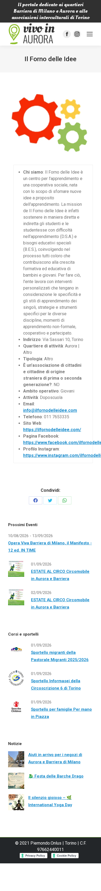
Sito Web (32, 423)
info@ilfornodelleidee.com (50, 410)
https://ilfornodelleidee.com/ (52, 429)
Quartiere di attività (43, 346)
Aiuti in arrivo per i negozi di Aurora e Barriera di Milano (55, 758)
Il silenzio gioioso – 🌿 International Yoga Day (50, 801)
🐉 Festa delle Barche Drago (55, 776)
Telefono (32, 416)
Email (28, 403)
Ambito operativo (41, 391)
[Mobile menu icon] (89, 34)
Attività (30, 397)
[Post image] (16, 759)
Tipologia (32, 358)
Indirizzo (32, 339)
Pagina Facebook (40, 436)
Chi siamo (33, 172)
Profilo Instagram (41, 449)
